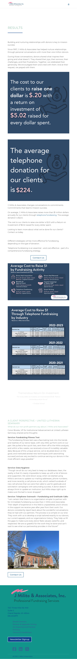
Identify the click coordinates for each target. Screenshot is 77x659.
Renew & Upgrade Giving (24, 624)
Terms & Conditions (22, 632)
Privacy (16, 630)
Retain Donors (19, 622)
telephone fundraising (47, 215)
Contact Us (38, 258)
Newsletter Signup (19, 639)
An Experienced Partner (24, 627)
